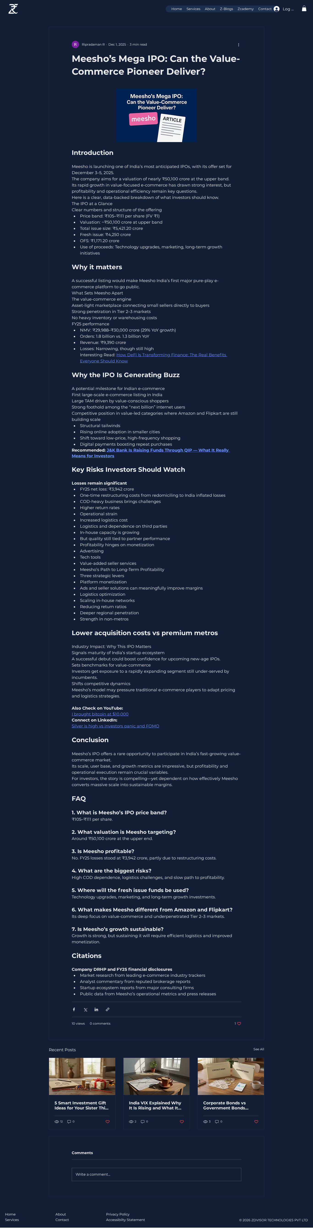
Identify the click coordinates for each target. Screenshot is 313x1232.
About (60, 1214)
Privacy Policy (117, 1214)
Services (12, 1220)
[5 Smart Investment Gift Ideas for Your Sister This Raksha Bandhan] (82, 1076)
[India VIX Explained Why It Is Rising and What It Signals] (157, 1076)
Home (10, 1214)
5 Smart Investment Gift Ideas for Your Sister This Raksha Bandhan (81, 1105)
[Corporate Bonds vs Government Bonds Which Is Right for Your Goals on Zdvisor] (231, 1076)
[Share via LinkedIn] (96, 1009)
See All (258, 1049)
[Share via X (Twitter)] (85, 1009)
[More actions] (238, 44)
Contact (62, 1220)
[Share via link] (107, 1009)
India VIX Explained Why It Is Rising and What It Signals (155, 1105)
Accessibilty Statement (125, 1220)
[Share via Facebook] (74, 1009)
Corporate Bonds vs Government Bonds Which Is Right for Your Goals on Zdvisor (228, 1105)
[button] (304, 8)
